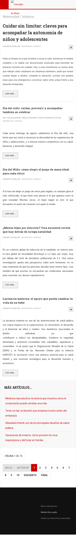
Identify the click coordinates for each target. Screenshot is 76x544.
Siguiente (30, 475)
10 (17, 475)
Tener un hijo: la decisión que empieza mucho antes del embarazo (36, 413)
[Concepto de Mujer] (18, 4)
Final (44, 475)
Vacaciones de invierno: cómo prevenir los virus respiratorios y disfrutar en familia (31, 438)
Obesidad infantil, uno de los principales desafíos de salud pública (37, 425)
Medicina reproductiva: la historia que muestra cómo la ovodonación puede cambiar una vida (35, 401)
